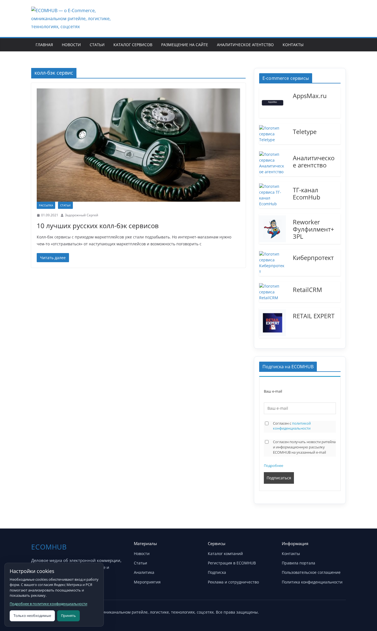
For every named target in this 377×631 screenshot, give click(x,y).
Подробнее (273, 465)
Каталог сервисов (132, 44)
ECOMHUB (49, 546)
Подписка (217, 572)
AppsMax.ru (310, 95)
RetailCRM (307, 289)
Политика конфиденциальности (312, 582)
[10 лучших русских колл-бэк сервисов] (138, 145)
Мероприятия (147, 582)
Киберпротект (313, 257)
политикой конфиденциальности (292, 426)
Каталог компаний (225, 553)
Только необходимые (32, 615)
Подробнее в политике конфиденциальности (48, 603)
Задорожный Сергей (81, 215)
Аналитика (144, 572)
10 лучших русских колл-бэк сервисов (98, 225)
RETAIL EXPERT (313, 315)
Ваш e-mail (273, 391)
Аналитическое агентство (245, 44)
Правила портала (298, 563)
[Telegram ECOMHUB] (326, 611)
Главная (44, 44)
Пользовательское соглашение (311, 572)
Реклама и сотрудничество (233, 582)
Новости (71, 44)
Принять (68, 615)
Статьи (97, 44)
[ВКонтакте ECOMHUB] (340, 611)
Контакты (293, 44)
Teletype (305, 131)
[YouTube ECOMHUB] (312, 611)
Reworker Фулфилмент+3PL (313, 229)
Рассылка (46, 205)
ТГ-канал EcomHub (306, 193)
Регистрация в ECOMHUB (232, 563)
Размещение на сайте (184, 44)
